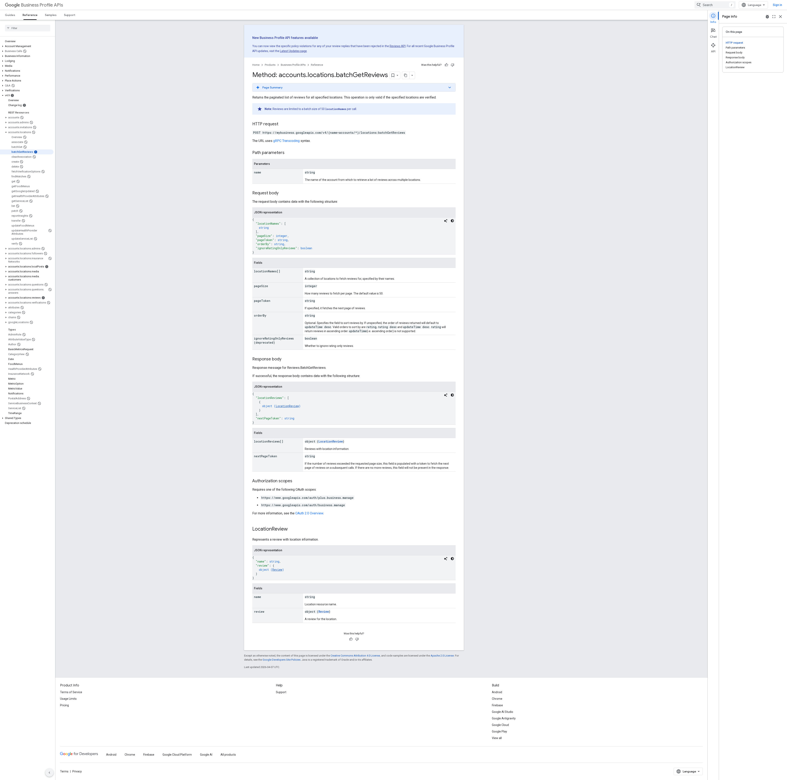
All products (228, 754)
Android (497, 692)
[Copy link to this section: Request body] (283, 193)
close (780, 16)
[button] (26, 46)
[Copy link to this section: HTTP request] (282, 124)
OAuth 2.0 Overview (309, 513)
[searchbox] (27, 28)
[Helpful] (446, 65)
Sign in (777, 5)
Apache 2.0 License (442, 655)
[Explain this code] (445, 220)
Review (277, 570)
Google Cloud (500, 725)
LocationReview (287, 406)
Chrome (497, 698)
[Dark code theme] (452, 220)
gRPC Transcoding (286, 141)
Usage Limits (68, 698)
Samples (51, 15)
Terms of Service (71, 692)
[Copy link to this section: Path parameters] (288, 153)
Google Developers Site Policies (281, 659)
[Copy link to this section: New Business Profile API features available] (325, 38)
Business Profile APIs (42, 5)
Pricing (64, 705)
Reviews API (398, 46)
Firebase (497, 705)
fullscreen (773, 16)
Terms (64, 771)
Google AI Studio (502, 711)
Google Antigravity (504, 718)
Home (255, 64)
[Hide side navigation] (49, 773)
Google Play (499, 731)
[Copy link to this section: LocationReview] (292, 529)
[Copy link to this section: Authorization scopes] (296, 481)
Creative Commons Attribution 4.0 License (355, 655)
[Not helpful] (452, 65)
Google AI (206, 754)
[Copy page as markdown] (405, 75)
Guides (10, 15)
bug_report (767, 16)
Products (270, 64)
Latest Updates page (293, 51)
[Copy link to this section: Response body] (285, 359)
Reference (30, 15)
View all (497, 738)
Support (69, 15)
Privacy (77, 771)
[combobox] (715, 5)
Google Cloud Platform (177, 754)
